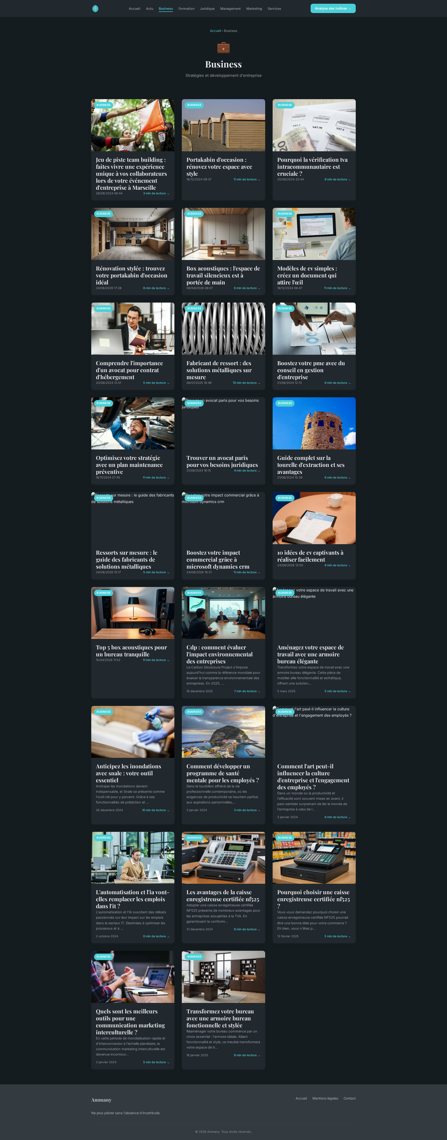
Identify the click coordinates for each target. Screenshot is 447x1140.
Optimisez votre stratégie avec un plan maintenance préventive (129, 464)
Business (166, 8)
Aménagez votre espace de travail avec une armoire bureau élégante (310, 654)
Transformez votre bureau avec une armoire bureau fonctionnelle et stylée (220, 1018)
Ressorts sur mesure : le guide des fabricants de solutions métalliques (126, 559)
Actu (149, 8)
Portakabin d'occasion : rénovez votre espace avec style (219, 166)
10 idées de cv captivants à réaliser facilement (310, 556)
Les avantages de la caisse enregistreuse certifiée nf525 (222, 895)
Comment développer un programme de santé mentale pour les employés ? (222, 773)
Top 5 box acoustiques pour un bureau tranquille (131, 650)
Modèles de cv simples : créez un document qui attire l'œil (307, 275)
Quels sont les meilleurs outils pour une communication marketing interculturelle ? (130, 1021)
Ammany (101, 1099)
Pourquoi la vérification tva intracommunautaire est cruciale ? (312, 166)
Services (274, 8)
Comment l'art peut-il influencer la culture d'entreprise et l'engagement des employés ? (313, 776)
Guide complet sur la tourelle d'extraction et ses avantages (311, 464)
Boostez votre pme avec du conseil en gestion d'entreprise (311, 370)
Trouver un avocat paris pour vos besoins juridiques (222, 461)
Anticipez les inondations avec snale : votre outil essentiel (128, 773)
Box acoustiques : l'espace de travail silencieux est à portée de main (223, 275)
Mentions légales (325, 1098)
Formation (186, 8)
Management (230, 8)
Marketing (254, 8)
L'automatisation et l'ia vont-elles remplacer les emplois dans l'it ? (132, 899)
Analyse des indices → (333, 8)
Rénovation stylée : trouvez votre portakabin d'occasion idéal (131, 275)
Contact (350, 1098)
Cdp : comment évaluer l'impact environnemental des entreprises (219, 654)
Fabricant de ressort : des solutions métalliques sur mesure (218, 370)
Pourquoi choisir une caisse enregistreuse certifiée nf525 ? (313, 899)
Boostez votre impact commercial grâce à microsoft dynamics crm (218, 559)
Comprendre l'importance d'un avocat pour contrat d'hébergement (129, 370)
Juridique (207, 8)
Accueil (134, 8)
